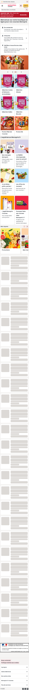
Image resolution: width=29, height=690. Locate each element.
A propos (4, 667)
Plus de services (6, 685)
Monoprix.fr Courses (7, 680)
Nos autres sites (6, 676)
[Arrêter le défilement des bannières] (13, 72)
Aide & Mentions (6, 671)
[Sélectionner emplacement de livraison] (20, 5)
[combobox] (12, 9)
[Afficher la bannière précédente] (8, 72)
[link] (10, 663)
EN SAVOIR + (23, 15)
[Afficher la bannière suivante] (21, 72)
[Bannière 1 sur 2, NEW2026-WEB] (14, 62)
